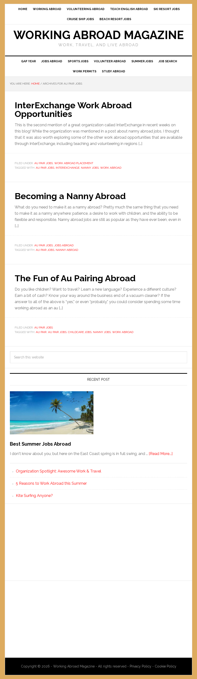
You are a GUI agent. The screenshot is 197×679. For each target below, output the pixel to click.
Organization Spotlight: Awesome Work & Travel (58, 471)
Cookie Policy (165, 666)
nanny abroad (67, 250)
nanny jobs (90, 167)
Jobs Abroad (64, 245)
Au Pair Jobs (43, 163)
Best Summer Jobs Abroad (40, 444)
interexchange (68, 167)
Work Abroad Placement (73, 163)
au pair (41, 332)
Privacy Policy (141, 666)
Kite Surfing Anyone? (34, 495)
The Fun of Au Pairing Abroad (75, 278)
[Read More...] (160, 453)
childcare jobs (80, 332)
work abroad (110, 167)
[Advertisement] (98, 542)
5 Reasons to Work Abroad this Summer (51, 483)
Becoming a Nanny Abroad (70, 196)
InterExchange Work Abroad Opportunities (73, 109)
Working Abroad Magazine (98, 35)
